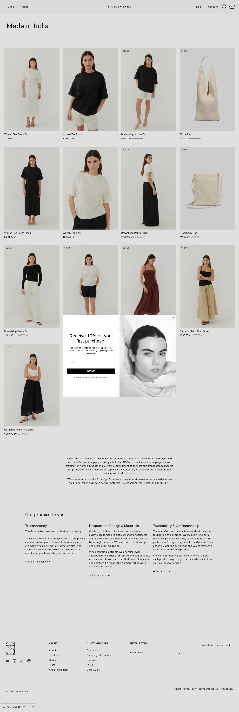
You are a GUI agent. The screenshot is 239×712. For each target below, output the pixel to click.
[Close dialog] (173, 317)
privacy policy (103, 377)
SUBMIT (91, 371)
